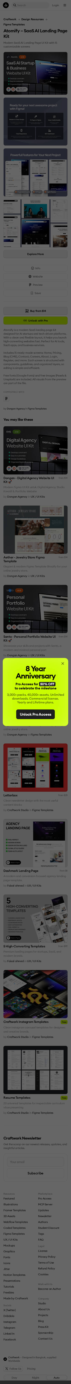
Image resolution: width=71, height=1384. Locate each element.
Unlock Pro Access (35, 714)
